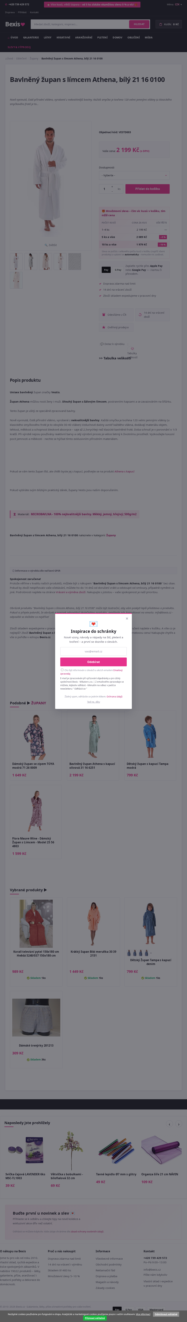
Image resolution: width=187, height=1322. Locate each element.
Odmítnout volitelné (166, 1314)
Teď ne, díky (93, 701)
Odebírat (93, 662)
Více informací (143, 1314)
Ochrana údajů (115, 696)
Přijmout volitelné (95, 1318)
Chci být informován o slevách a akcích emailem (91, 672)
